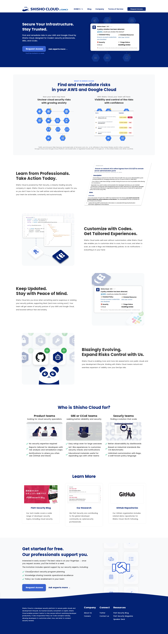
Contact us (104, 616)
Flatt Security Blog (121, 613)
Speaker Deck (119, 619)
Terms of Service (115, 9)
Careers (87, 616)
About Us (88, 613)
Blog (89, 9)
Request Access (137, 9)
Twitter (102, 613)
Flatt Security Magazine (123, 616)
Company (99, 9)
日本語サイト (78, 9)
